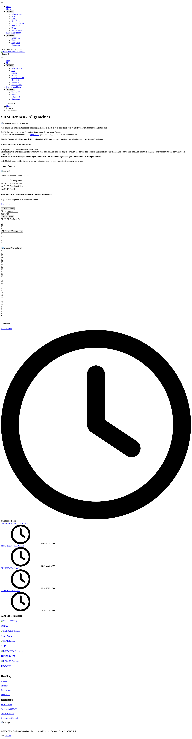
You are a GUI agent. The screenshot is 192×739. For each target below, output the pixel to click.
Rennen (10, 12)
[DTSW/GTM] (12, 651)
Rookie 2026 (6, 329)
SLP (13, 16)
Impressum (34, 134)
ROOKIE (6, 666)
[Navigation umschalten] (2, 2)
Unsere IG (15, 38)
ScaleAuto (15, 21)
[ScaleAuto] (10, 631)
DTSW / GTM (17, 23)
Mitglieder (15, 42)
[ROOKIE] (10, 661)
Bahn (13, 40)
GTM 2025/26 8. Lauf (10, 591)
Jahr (2, 214)
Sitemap (4, 686)
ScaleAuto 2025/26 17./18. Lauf (14, 523)
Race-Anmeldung (13, 33)
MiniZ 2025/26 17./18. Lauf (12, 546)
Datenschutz (6, 690)
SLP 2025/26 (6, 705)
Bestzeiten (15, 28)
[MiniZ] (9, 621)
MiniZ (14, 19)
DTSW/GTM (8, 656)
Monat (3, 211)
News (8, 9)
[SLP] (8, 641)
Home (8, 6)
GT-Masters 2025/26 (9, 718)
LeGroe (8, 736)
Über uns (10, 35)
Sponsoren (15, 45)
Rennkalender (7, 204)
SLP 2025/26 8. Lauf (9, 568)
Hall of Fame (16, 30)
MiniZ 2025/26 (7, 713)
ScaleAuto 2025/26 (9, 709)
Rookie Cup (16, 26)
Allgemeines (16, 14)
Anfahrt (4, 681)
